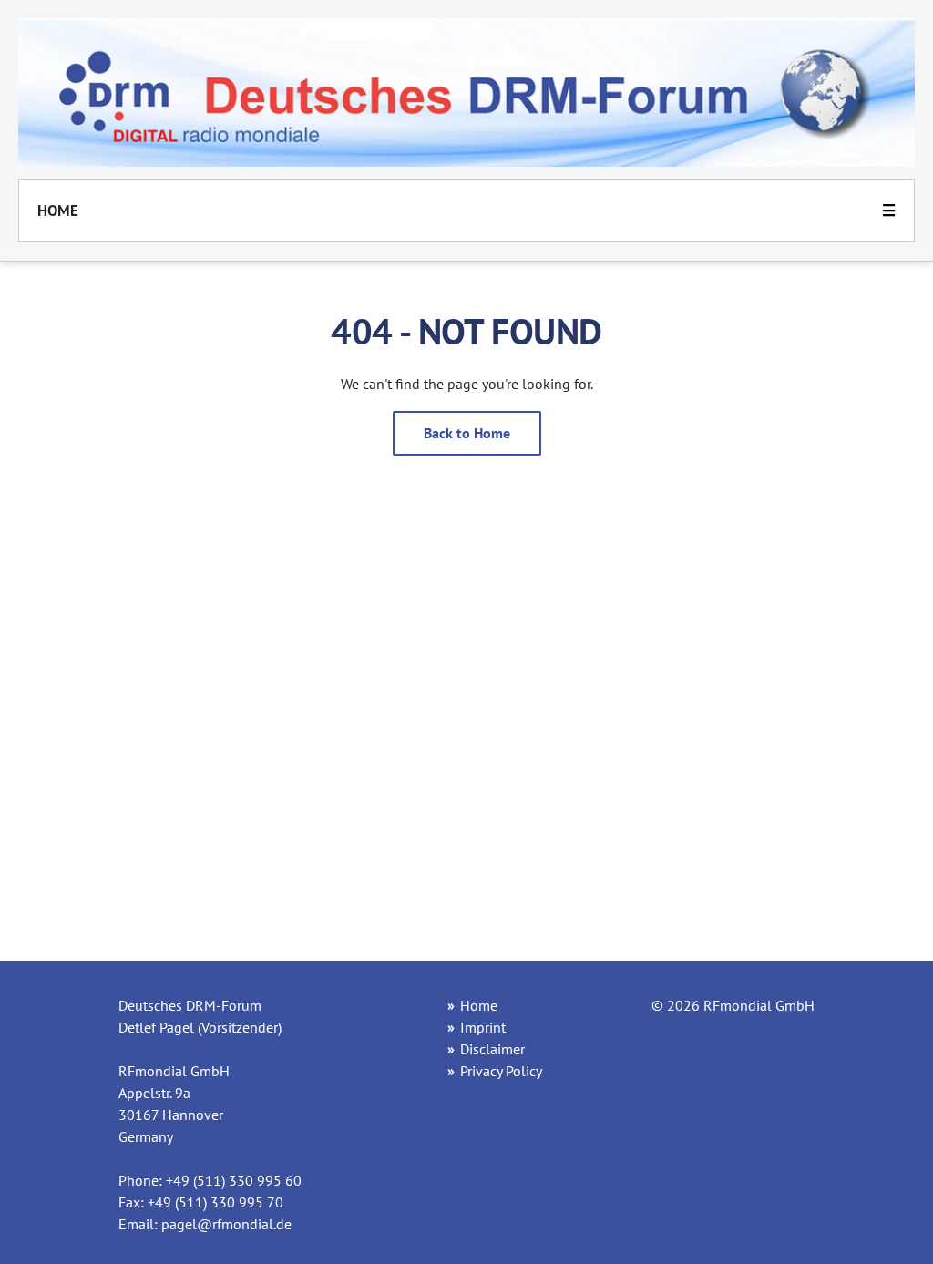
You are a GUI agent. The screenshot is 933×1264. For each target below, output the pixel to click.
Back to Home (467, 433)
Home (57, 210)
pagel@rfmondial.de (226, 1224)
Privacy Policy (501, 1071)
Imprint (483, 1027)
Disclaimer (492, 1049)
